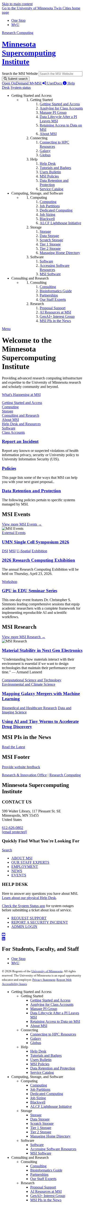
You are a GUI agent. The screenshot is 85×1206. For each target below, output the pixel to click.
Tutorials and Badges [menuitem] (55, 168)
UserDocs (55, 83)
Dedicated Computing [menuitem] (56, 210)
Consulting (38, 1166)
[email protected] (14, 832)
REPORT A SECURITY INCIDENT (39, 922)
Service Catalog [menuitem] (51, 189)
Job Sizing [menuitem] (47, 214)
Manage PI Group (43, 1009)
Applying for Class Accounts (51, 1004)
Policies (9, 468)
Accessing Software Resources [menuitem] (54, 267)
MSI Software (40, 1153)
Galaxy (35, 1038)
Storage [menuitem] (45, 231)
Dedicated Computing (46, 1094)
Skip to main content (17, 4)
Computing (10, 407)
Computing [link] (38, 197)
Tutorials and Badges (46, 1055)
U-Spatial (24, 551)
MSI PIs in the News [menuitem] (55, 321)
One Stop (18, 20)
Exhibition (39, 551)
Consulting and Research (20, 415)
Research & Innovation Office (24, 775)
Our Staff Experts (43, 1179)
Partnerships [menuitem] (49, 295)
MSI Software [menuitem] (50, 274)
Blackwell (37, 1102)
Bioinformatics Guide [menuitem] (56, 291)
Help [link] (34, 159)
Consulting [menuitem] (48, 287)
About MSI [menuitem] (48, 134)
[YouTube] (42, 935)
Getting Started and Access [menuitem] (60, 104)
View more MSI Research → (23, 637)
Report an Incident (20, 441)
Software (8, 428)
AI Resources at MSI (46, 1191)
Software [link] (37, 257)
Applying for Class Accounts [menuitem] (61, 108)
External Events (14, 533)
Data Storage (40, 1119)
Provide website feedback (21, 767)
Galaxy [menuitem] (45, 151)
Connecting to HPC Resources (53, 1034)
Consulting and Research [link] (30, 278)
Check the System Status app (23, 906)
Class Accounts (13, 432)
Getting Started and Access (22, 403)
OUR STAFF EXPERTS (30, 862)
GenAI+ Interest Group (47, 1196)
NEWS (16, 871)
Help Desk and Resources (21, 424)
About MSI (10, 420)
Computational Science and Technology (31, 680)
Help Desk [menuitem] (48, 163)
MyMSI (36, 83)
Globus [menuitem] (45, 155)
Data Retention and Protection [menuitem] (54, 182)
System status (21, 87)
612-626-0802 (12, 828)
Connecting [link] (38, 138)
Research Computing (17, 33)
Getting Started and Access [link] (31, 95)
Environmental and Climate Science (28, 684)
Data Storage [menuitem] (49, 236)
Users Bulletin (40, 1060)
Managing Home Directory (50, 1136)
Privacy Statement (43, 979)
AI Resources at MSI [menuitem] (55, 312)
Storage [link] (36, 227)
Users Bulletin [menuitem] (50, 172)
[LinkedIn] (42, 939)
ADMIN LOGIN (24, 927)
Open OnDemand (16, 83)
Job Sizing (38, 1098)
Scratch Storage (42, 1123)
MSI (12, 551)
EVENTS (18, 875)
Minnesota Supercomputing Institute (29, 53)
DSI (5, 551)
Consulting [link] (38, 282)
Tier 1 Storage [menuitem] (50, 244)
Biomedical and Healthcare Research (29, 708)
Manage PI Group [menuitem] (53, 112)
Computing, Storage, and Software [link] (37, 193)
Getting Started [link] (41, 100)
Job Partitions (40, 1089)
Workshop (9, 582)
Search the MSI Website (20, 74)
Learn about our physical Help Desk (29, 898)
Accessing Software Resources (53, 1149)
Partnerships (39, 1174)
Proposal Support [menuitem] (52, 308)
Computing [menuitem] (48, 202)
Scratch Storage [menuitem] (51, 240)
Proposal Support (43, 1187)
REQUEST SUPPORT (29, 918)
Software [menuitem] (46, 261)
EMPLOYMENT (24, 867)
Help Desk (38, 1051)
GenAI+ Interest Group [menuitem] (57, 316)
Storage (7, 411)
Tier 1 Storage (40, 1128)
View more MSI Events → (22, 524)
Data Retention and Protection (31, 490)
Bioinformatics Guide (46, 1170)
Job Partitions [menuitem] (50, 206)
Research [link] (37, 304)
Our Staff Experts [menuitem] (53, 299)
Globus (35, 1043)
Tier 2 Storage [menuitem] (50, 248)
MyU (15, 25)
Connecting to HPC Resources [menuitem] (54, 144)
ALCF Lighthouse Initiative (51, 1106)
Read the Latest (13, 747)
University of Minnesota (47, 971)
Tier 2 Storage (40, 1132)
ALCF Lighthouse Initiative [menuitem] (60, 223)
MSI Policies (39, 1064)
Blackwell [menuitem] (47, 219)
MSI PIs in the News (45, 1200)
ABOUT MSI (21, 858)
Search (7, 850)
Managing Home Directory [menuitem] (60, 253)
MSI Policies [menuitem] (49, 176)
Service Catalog (42, 1072)
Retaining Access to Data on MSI (55, 1021)
